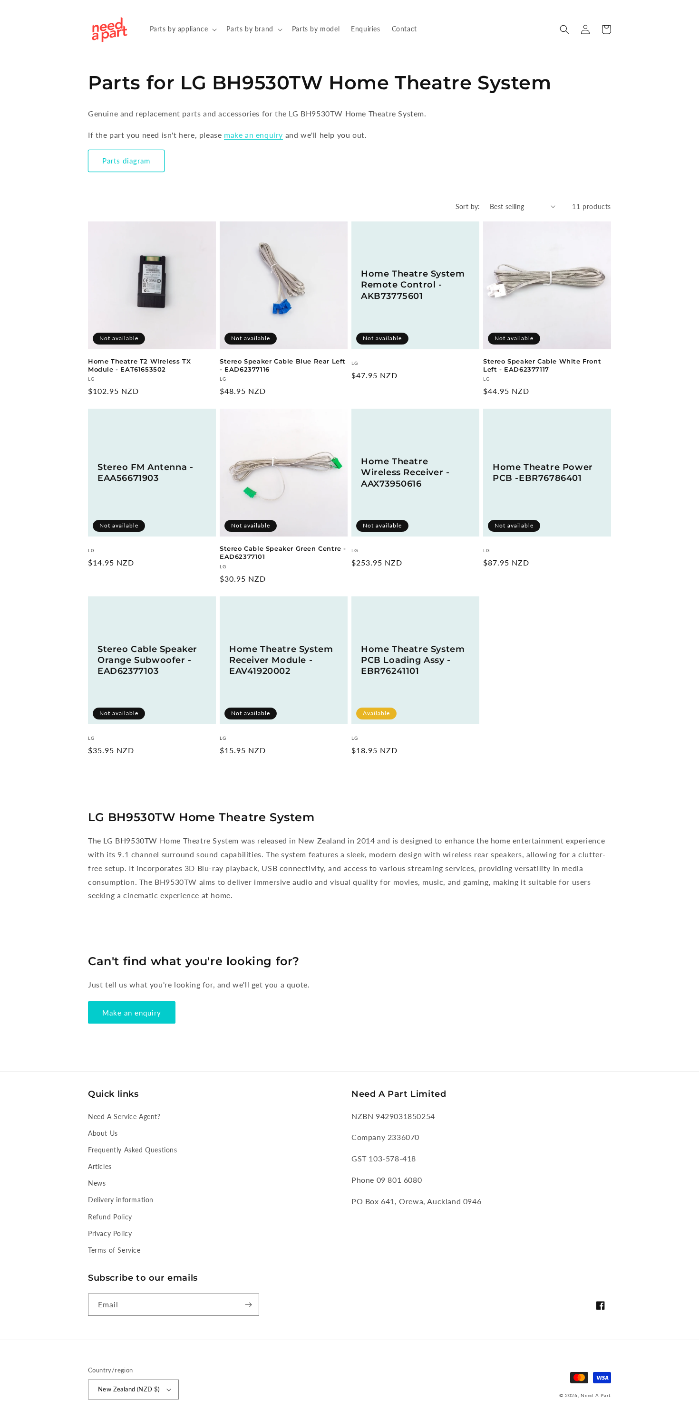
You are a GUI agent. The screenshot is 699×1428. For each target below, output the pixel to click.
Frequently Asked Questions (132, 1150)
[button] (182, 29)
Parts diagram (126, 160)
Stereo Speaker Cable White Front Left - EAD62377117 (542, 365)
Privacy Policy (110, 1233)
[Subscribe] (248, 1305)
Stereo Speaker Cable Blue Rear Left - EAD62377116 (283, 365)
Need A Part (596, 1395)
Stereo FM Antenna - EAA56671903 (145, 472)
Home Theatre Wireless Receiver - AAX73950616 (405, 472)
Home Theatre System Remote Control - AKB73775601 (413, 284)
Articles (100, 1166)
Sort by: (468, 206)
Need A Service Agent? (124, 1116)
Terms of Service (114, 1250)
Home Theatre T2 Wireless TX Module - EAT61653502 (139, 365)
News (97, 1183)
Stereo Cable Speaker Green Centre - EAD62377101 (283, 552)
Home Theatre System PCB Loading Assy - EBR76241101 (413, 660)
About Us (103, 1133)
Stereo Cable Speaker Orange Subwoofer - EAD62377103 (147, 660)
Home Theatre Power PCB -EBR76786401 (543, 472)
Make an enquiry (131, 1012)
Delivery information (121, 1200)
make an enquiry (253, 134)
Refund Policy (110, 1217)
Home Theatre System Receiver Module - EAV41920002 (281, 660)
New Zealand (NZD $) (129, 1389)
